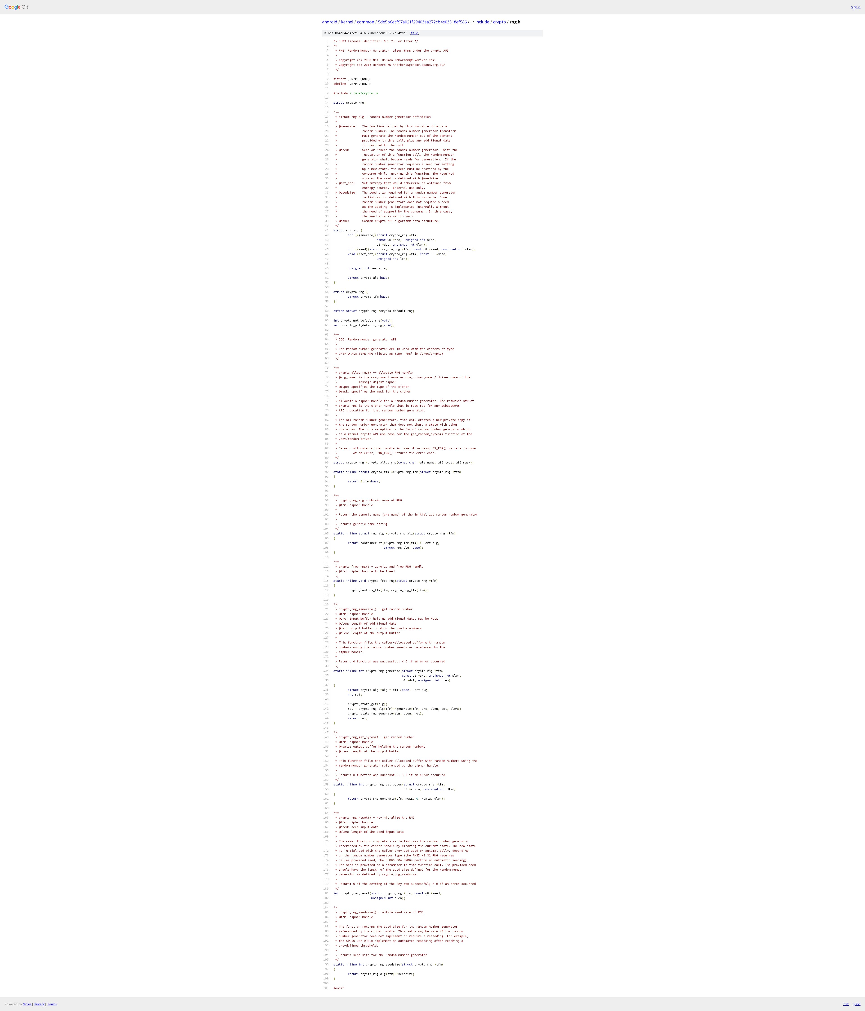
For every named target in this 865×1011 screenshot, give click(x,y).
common (365, 22)
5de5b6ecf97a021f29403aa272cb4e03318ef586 (422, 22)
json (856, 1004)
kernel (347, 22)
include (482, 22)
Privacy (39, 1004)
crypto (499, 22)
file (414, 33)
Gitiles (27, 1004)
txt (846, 1004)
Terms (52, 1004)
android (329, 22)
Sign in (855, 7)
